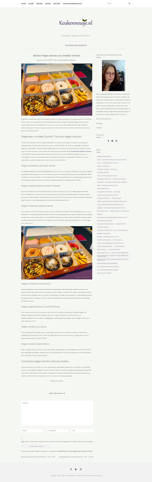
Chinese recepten (103, 166)
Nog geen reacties (56, 381)
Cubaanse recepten (104, 179)
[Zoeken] (129, 3)
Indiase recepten (103, 188)
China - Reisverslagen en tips (107, 163)
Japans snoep (116, 198)
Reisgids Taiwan (102, 227)
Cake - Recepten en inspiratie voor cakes (111, 159)
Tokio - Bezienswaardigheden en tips (110, 243)
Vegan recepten (114, 249)
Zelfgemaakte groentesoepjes (108, 266)
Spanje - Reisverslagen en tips (108, 236)
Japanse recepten (103, 198)
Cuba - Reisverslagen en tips (107, 175)
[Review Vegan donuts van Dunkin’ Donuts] (56, 90)
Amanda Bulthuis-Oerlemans (66, 60)
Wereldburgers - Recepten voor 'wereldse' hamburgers (112, 256)
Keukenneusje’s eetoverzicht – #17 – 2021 (75, 457)
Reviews (56, 3)
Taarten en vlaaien (104, 240)
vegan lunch (101, 249)
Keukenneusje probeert (76, 45)
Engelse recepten (119, 179)
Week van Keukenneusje (120, 252)
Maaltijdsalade (102, 211)
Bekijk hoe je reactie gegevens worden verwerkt (75, 451)
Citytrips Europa (103, 172)
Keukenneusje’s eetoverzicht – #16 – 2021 (38, 457)
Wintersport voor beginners (107, 263)
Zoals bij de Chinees (104, 273)
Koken (31, 3)
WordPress (98, 475)
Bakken (39, 3)
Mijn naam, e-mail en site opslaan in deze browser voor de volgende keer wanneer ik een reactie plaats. (57, 441)
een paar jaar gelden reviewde (81, 151)
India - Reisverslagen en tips (107, 185)
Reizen (48, 3)
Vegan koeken (119, 246)
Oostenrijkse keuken (104, 220)
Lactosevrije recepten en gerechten (110, 204)
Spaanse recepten (103, 233)
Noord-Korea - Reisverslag (119, 211)
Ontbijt (99, 214)
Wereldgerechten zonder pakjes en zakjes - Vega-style (113, 260)
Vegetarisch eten (103, 252)
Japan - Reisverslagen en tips (107, 195)
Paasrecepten (121, 224)
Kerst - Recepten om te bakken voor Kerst (112, 201)
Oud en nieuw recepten (105, 224)
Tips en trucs (117, 240)
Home (23, 3)
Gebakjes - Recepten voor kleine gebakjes (112, 182)
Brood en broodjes (104, 156)
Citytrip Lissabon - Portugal (107, 169)
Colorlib (86, 475)
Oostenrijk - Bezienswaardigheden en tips (112, 217)
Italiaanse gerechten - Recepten (108, 192)
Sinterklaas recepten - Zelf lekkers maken (112, 230)
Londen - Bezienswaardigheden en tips (111, 208)
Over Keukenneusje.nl (72, 3)
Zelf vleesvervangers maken (107, 270)
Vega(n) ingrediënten (104, 246)
